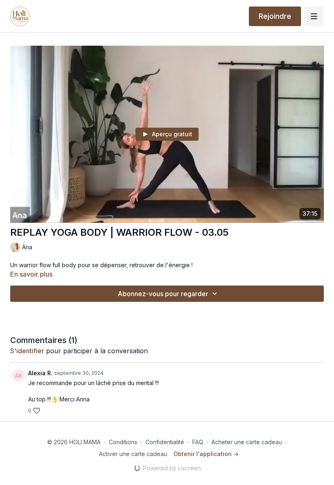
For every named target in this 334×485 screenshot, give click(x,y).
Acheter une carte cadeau (246, 441)
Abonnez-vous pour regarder (163, 294)
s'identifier (27, 351)
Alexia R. (40, 373)
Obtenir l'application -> (206, 453)
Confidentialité (164, 441)
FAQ (197, 441)
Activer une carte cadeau (133, 453)
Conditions (123, 441)
